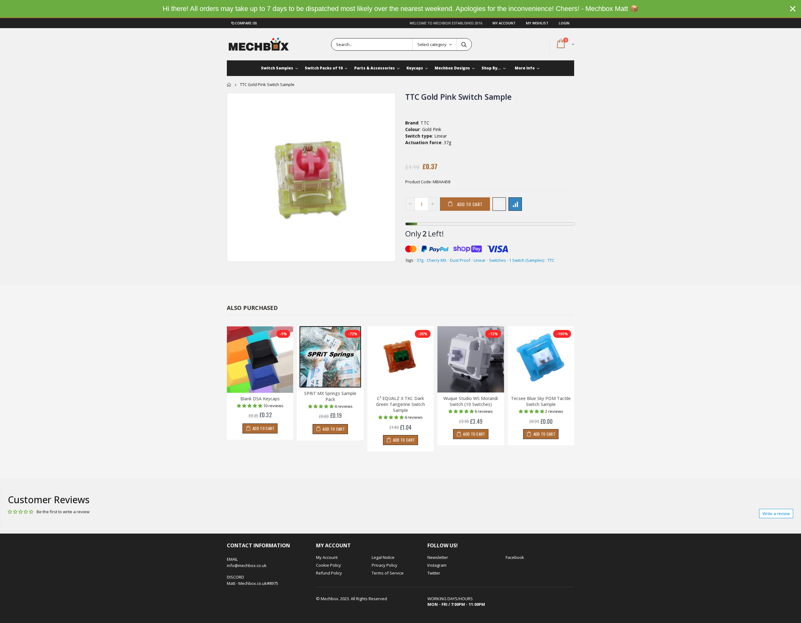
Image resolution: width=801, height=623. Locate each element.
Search (464, 44)
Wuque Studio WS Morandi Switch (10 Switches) (470, 401)
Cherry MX (436, 260)
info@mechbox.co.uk (247, 565)
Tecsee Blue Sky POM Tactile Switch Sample (541, 401)
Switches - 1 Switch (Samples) (516, 260)
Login (564, 23)
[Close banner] (793, 8)
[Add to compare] (515, 204)
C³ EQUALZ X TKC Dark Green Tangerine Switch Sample (400, 404)
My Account (504, 23)
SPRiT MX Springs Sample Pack (330, 396)
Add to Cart (469, 204)
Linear (480, 260)
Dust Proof (460, 260)
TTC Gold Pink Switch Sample (458, 96)
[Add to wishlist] (499, 204)
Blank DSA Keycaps (260, 399)
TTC (551, 260)
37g (420, 260)
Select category (431, 44)
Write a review (776, 513)
